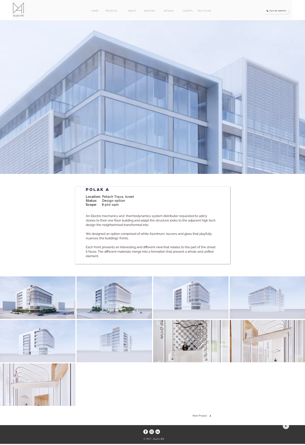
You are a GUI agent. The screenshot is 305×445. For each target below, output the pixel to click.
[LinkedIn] (157, 431)
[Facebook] (145, 431)
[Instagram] (151, 431)
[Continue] (210, 416)
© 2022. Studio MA (153, 439)
